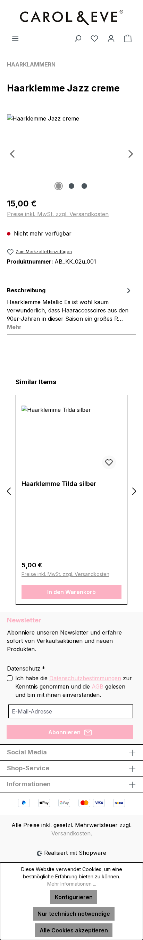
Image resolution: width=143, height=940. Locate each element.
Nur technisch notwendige (73, 913)
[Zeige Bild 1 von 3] (58, 186)
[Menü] (15, 38)
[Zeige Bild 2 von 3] (71, 186)
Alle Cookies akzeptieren (74, 930)
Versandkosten (71, 833)
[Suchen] (77, 38)
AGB (97, 686)
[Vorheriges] (12, 153)
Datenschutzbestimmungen (85, 678)
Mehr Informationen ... (71, 884)
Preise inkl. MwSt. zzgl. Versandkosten (58, 214)
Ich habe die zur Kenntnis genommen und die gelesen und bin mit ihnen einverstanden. (73, 686)
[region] (71, 153)
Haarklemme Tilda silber (59, 483)
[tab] (70, 308)
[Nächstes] (131, 153)
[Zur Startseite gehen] (71, 17)
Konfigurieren (74, 897)
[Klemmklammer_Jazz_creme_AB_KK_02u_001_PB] (71, 153)
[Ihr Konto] (111, 38)
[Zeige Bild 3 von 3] (84, 186)
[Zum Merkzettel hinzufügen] (109, 462)
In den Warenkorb (71, 591)
